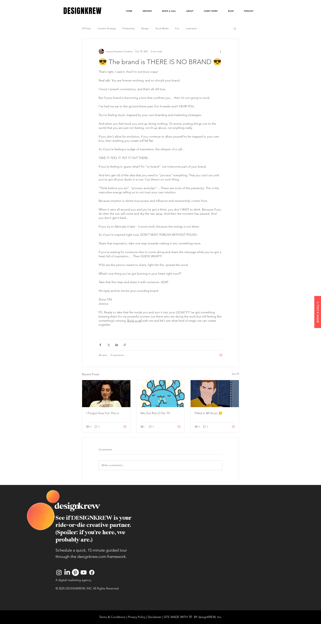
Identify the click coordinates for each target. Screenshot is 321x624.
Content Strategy (106, 28)
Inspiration (191, 28)
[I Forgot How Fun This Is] (106, 393)
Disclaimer (155, 617)
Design (145, 28)
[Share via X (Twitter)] (108, 344)
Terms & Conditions (112, 617)
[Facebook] (91, 572)
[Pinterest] (75, 572)
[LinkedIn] (67, 572)
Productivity (128, 28)
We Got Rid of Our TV (155, 413)
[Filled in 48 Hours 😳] (215, 393)
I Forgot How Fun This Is (102, 413)
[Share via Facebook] (100, 344)
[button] (234, 28)
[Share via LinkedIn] (116, 344)
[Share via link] (124, 344)
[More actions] (220, 51)
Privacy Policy (136, 617)
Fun (177, 28)
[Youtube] (83, 572)
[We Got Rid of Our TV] (160, 393)
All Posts (86, 28)
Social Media (162, 28)
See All (235, 373)
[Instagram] (59, 572)
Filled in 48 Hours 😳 (208, 413)
